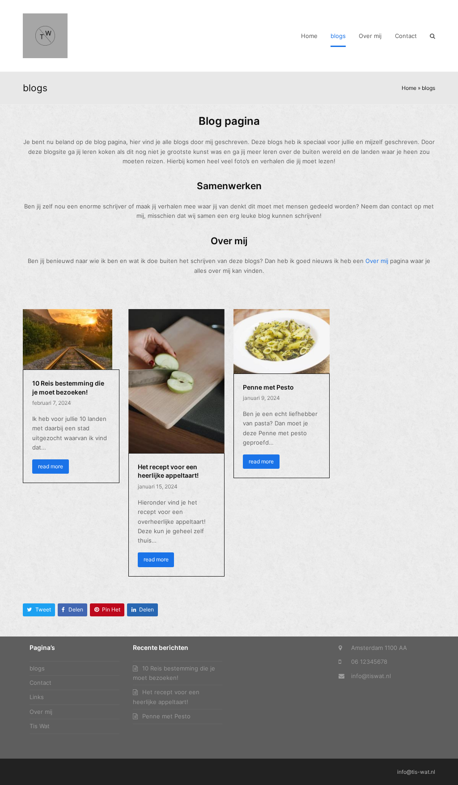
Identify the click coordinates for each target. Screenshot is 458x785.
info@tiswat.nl (371, 675)
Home (409, 88)
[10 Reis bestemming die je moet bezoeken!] (67, 338)
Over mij (376, 260)
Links (37, 696)
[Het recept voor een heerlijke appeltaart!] (176, 380)
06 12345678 (369, 661)
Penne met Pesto (268, 387)
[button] (432, 36)
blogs (37, 668)
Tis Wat (40, 726)
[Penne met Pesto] (281, 340)
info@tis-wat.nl (416, 771)
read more (50, 466)
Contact (40, 682)
